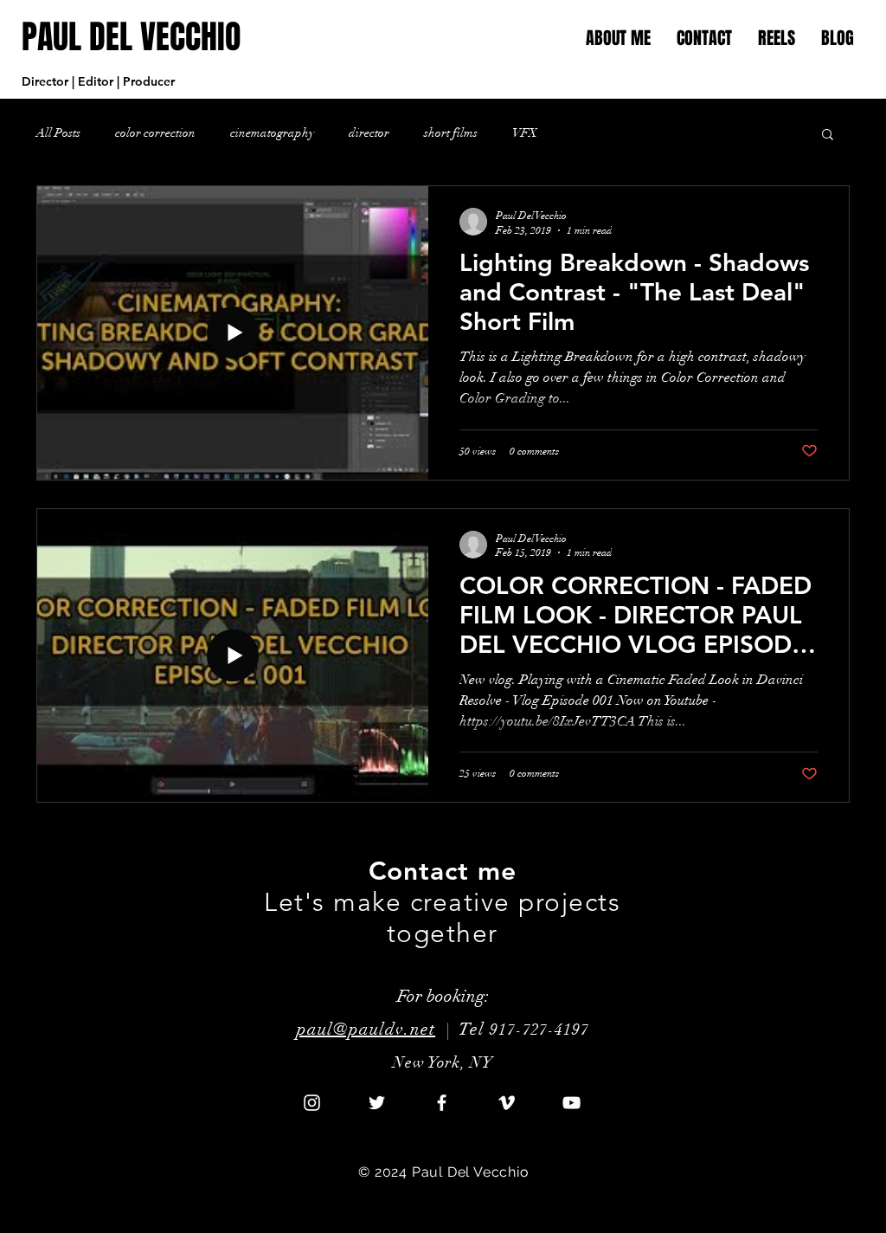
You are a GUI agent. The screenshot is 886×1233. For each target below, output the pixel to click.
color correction (155, 133)
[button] (776, 38)
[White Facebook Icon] (442, 1103)
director (369, 133)
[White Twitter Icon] (377, 1103)
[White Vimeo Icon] (506, 1103)
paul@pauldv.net (366, 1029)
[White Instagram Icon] (312, 1103)
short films (451, 133)
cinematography (272, 133)
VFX (524, 133)
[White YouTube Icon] (571, 1103)
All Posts (58, 133)
